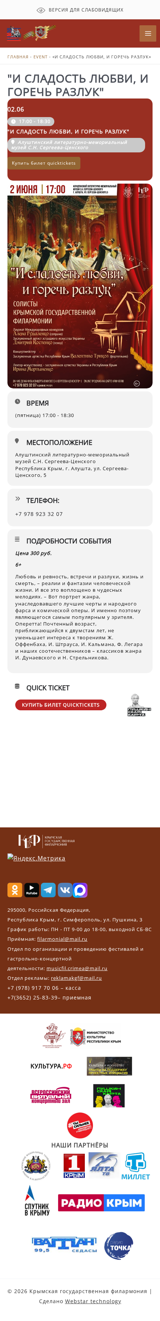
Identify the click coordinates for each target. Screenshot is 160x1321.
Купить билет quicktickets (61, 704)
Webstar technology (93, 1301)
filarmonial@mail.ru (62, 939)
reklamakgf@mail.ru (76, 978)
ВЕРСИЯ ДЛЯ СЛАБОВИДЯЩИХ (85, 10)
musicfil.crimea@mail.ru (77, 968)
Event (40, 56)
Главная (18, 56)
